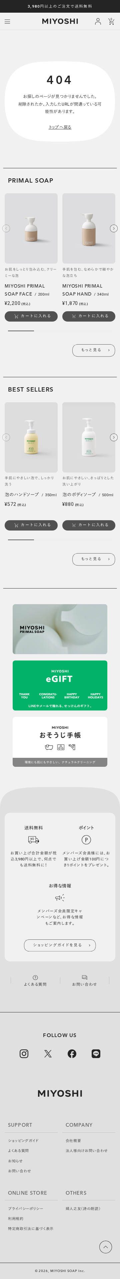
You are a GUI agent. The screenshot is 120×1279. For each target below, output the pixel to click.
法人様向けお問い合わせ (87, 1151)
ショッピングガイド (23, 1141)
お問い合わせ (19, 1171)
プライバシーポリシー (25, 1209)
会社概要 (73, 1141)
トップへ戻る (60, 127)
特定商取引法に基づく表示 (31, 1229)
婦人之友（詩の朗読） (83, 1209)
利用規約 (16, 1219)
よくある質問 (18, 1151)
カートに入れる (36, 316)
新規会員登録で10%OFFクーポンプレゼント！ (60, 6)
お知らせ (15, 1161)
